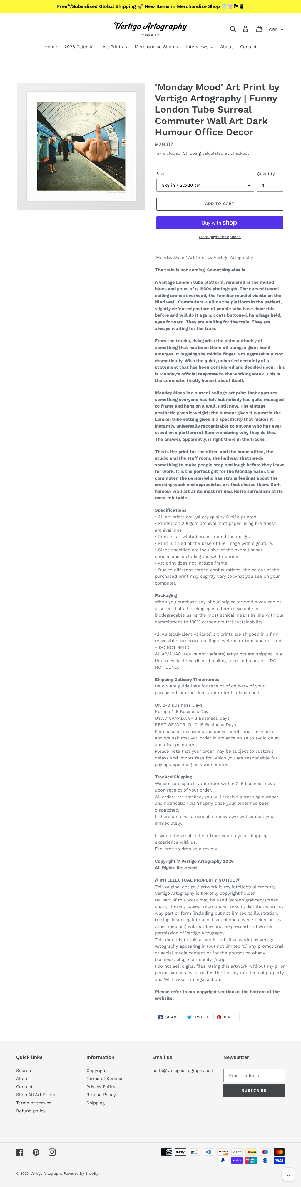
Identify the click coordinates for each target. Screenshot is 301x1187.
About (22, 1078)
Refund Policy (101, 1094)
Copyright (96, 1070)
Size (160, 173)
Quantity (266, 173)
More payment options (220, 237)
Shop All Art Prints (35, 1094)
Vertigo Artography (46, 1173)
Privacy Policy (101, 1086)
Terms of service (33, 1103)
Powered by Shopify (81, 1173)
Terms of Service (104, 1078)
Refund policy (31, 1110)
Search (23, 1070)
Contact (24, 1086)
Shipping (192, 153)
